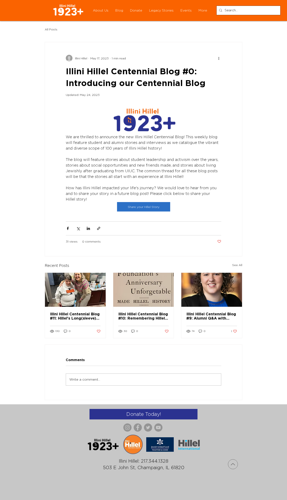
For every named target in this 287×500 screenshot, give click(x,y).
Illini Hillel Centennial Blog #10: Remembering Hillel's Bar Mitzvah (143, 316)
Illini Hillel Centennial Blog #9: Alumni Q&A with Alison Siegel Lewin (211, 316)
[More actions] (218, 58)
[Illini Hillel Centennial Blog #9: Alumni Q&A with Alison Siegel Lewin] (211, 290)
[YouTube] (158, 427)
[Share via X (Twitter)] (78, 228)
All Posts (51, 29)
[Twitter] (148, 427)
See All (237, 264)
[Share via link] (99, 228)
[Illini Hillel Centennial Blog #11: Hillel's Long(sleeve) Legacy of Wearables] (75, 290)
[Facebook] (138, 427)
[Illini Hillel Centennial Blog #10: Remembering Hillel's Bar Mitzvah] (143, 290)
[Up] (233, 464)
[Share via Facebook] (68, 228)
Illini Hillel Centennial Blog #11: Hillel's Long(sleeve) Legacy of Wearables (75, 316)
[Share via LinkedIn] (88, 228)
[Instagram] (127, 427)
